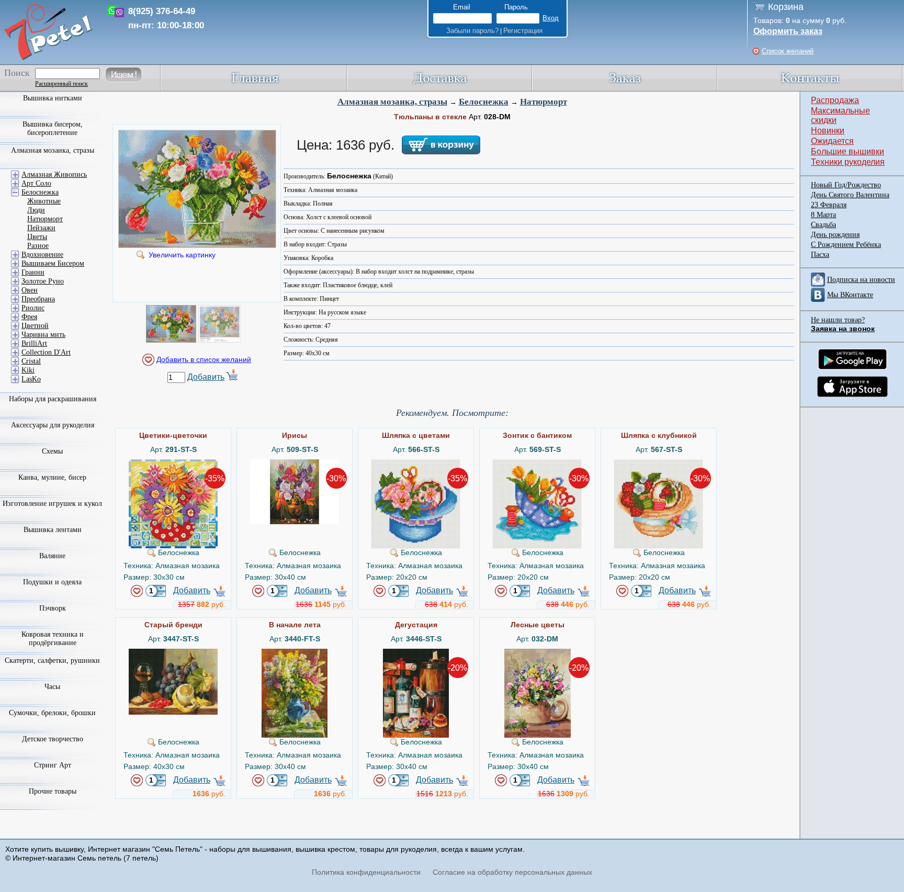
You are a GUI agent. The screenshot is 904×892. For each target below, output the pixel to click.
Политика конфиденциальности (366, 872)
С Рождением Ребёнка (846, 245)
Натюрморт (543, 102)
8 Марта (823, 215)
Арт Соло (36, 183)
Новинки (827, 130)
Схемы (52, 451)
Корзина (786, 7)
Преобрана (38, 299)
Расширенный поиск (61, 83)
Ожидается (832, 141)
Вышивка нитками (52, 98)
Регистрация (523, 31)
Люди (36, 210)
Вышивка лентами (53, 530)
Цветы (37, 237)
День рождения (835, 235)
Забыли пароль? (472, 31)
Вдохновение (42, 254)
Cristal (31, 361)
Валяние (52, 556)
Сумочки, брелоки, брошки (52, 713)
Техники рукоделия (848, 161)
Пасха (820, 254)
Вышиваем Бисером (52, 263)
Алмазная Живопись (54, 174)
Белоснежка (483, 102)
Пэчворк (52, 608)
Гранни (32, 272)
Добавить (205, 376)
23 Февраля (828, 205)
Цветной (35, 326)
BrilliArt (34, 343)
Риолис (32, 308)
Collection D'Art (46, 352)
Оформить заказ (787, 31)
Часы (52, 687)
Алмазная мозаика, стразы (392, 102)
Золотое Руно (42, 281)
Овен (29, 290)
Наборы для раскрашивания (52, 399)
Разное (38, 246)
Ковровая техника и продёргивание (52, 638)
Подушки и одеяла (52, 582)
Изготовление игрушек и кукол (52, 503)
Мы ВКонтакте (850, 295)
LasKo (31, 379)
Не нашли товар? (838, 320)
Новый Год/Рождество (846, 185)
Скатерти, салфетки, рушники (52, 660)
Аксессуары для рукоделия (52, 425)
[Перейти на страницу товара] (173, 463)
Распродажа (835, 100)
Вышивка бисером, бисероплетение (52, 128)
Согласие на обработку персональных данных (512, 872)
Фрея (29, 317)
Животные (44, 201)
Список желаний (787, 51)
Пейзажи (41, 228)
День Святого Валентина (850, 195)
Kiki (28, 370)
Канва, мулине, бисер (52, 477)
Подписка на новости (861, 280)
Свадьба (823, 225)
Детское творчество (52, 739)
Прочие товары (52, 791)
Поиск (17, 72)
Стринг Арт (52, 765)
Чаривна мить (43, 334)
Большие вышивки (847, 151)
